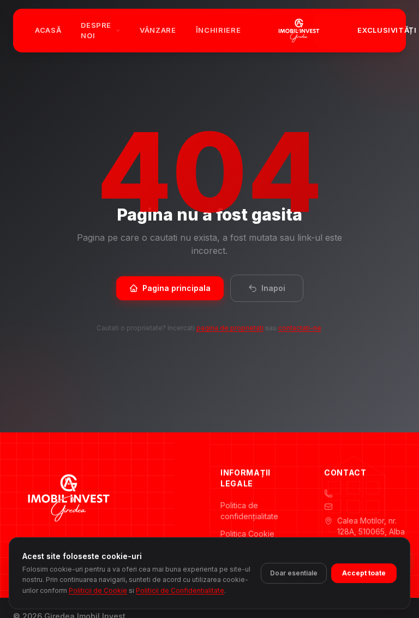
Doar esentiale (294, 573)
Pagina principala (176, 288)
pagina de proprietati (230, 328)
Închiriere (218, 30)
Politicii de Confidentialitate (180, 590)
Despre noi (96, 30)
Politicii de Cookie (98, 590)
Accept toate (364, 573)
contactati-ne (299, 328)
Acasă (48, 30)
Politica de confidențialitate (249, 511)
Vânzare (158, 30)
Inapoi (273, 288)
